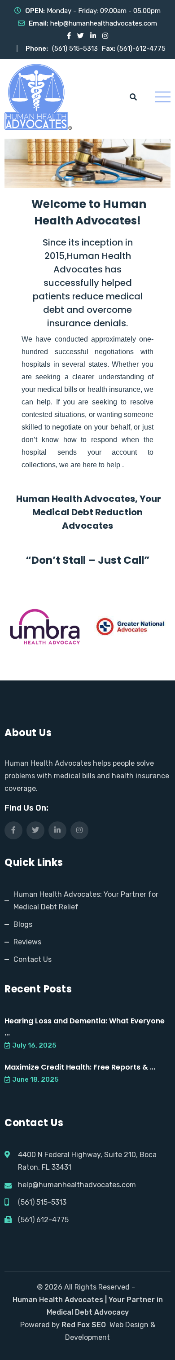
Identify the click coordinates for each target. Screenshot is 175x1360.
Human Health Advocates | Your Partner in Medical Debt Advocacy (88, 1305)
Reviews (27, 942)
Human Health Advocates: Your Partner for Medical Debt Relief (85, 900)
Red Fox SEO (83, 1325)
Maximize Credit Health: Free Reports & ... (79, 1067)
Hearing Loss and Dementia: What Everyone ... (84, 1027)
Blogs (22, 924)
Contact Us (32, 959)
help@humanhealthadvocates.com (103, 23)
